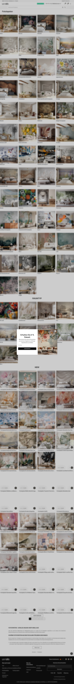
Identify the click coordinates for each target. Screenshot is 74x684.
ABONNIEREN (27, 348)
